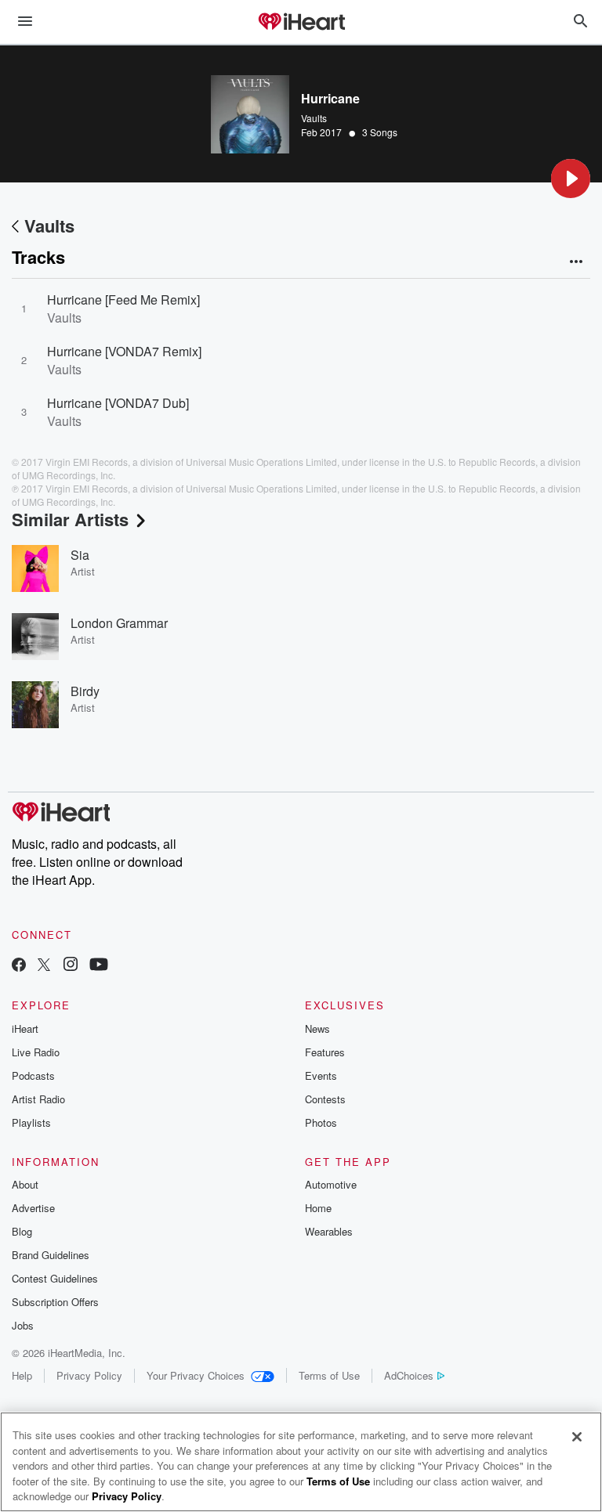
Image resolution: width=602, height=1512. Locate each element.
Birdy (85, 691)
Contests (325, 1099)
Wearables (329, 1231)
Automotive (331, 1184)
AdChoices (408, 1375)
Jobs (23, 1325)
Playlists (31, 1122)
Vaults (314, 117)
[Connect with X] (44, 966)
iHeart (25, 1028)
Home (318, 1207)
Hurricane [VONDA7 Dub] (118, 403)
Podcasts (33, 1075)
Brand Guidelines (50, 1254)
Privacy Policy (89, 1375)
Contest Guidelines (55, 1278)
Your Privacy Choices (196, 1375)
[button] (570, 178)
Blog (22, 1231)
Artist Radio (38, 1099)
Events (321, 1075)
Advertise (33, 1207)
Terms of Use (329, 1375)
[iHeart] (301, 22)
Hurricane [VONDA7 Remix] (124, 351)
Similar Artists (70, 519)
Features (325, 1052)
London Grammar (119, 623)
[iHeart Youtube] (98, 966)
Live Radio (36, 1052)
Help (22, 1375)
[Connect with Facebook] (19, 966)
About (25, 1184)
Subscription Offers (55, 1301)
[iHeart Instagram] (70, 966)
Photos (321, 1122)
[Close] (577, 1437)
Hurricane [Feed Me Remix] (123, 299)
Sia (80, 555)
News (317, 1028)
